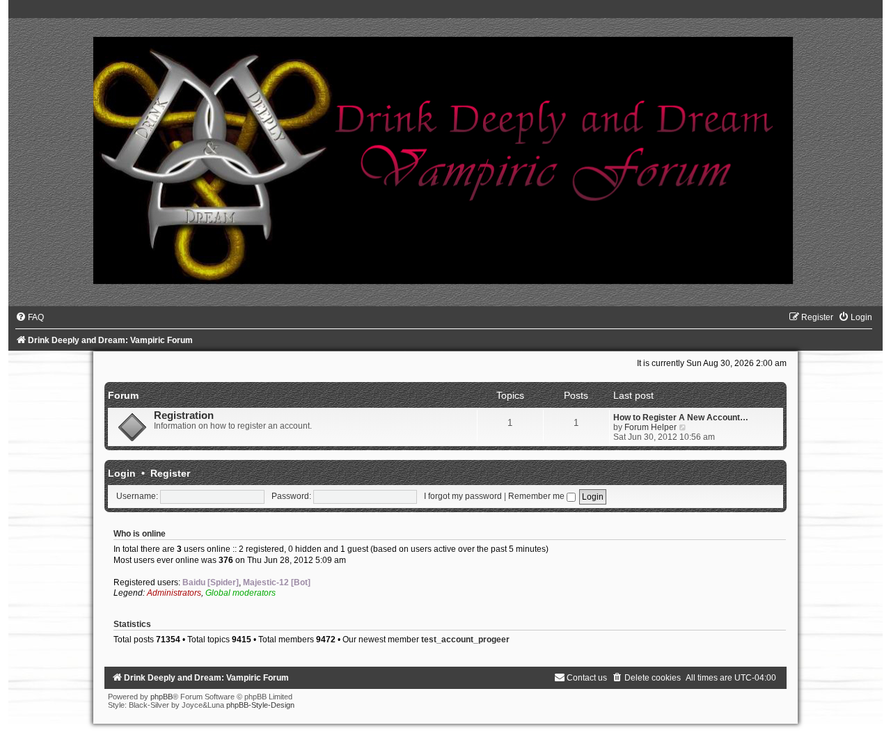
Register (170, 473)
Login (122, 473)
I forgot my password (463, 496)
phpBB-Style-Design (260, 705)
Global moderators (240, 593)
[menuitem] (29, 317)
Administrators (174, 593)
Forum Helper (650, 427)
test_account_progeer (465, 639)
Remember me (537, 496)
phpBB (161, 696)
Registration (184, 415)
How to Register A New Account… (680, 417)
